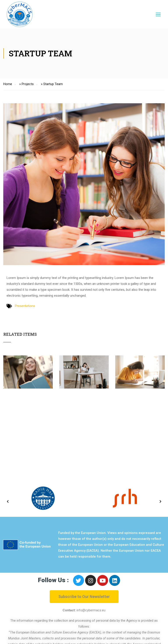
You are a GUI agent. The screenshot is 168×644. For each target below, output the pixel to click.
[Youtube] (102, 580)
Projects (28, 84)
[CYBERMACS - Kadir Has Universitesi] (20, 14)
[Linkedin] (114, 580)
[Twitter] (78, 580)
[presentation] (7, 501)
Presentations (25, 306)
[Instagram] (90, 580)
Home (7, 84)
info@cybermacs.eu (91, 610)
